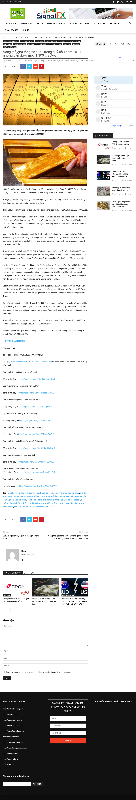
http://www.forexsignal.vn (13, 731)
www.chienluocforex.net (41, 362)
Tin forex (6, 47)
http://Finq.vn (8, 764)
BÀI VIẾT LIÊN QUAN (13, 573)
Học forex (114, 23)
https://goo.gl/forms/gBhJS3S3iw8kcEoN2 (37, 448)
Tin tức (39, 23)
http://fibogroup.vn (10, 753)
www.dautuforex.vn (19, 362)
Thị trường (76, 44)
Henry (8, 61)
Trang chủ (6, 37)
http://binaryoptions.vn (12, 725)
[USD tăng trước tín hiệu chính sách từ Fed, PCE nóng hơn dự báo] (45, 587)
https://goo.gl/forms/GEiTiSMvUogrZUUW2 (38, 486)
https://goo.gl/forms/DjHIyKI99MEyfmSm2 (37, 379)
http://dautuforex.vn (27, 555)
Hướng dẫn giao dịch (73, 41)
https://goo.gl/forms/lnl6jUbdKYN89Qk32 (36, 462)
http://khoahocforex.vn (12, 720)
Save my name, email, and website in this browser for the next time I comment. (39, 672)
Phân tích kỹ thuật (79, 23)
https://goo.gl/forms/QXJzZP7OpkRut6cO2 (37, 406)
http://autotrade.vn (10, 759)
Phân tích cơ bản (56, 23)
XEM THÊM (29, 573)
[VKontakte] (127, 2)
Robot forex (66, 44)
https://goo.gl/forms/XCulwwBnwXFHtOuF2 (37, 472)
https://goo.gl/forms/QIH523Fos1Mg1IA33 (37, 420)
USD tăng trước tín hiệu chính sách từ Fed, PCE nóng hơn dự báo (44, 601)
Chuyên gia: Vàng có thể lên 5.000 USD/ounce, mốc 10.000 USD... (121, 204)
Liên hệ (25, 30)
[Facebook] (114, 2)
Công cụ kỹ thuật (51, 41)
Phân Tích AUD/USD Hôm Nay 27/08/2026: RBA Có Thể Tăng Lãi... (120, 174)
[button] (130, 24)
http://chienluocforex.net (13, 742)
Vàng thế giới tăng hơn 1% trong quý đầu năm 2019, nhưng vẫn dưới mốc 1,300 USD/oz (68, 537)
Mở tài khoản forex (20, 44)
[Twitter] (118, 2)
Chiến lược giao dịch (40, 37)
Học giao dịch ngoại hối (17, 23)
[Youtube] (131, 2)
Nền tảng (31, 44)
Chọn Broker (11, 30)
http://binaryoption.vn (12, 714)
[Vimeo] (122, 2)
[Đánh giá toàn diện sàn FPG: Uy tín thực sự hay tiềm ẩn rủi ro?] (16, 587)
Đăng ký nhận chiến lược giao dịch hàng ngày (68, 707)
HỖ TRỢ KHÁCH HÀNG (14, 341)
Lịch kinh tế (99, 23)
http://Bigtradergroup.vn (13, 709)
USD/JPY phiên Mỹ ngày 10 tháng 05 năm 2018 (21, 537)
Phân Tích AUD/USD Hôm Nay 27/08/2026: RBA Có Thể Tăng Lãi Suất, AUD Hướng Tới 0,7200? (74, 601)
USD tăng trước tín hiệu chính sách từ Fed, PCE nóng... (120, 158)
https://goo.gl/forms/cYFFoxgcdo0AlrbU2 (36, 393)
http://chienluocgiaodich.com (15, 748)
